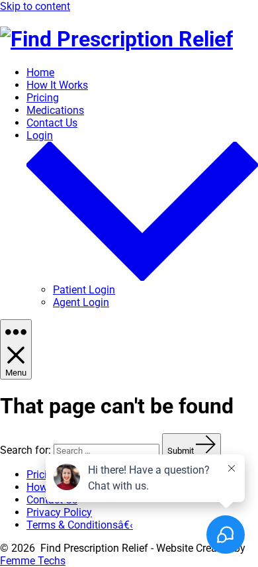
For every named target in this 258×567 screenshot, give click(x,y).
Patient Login (84, 290)
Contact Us (51, 123)
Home (40, 72)
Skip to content (35, 6)
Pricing (42, 97)
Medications (55, 110)
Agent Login (81, 302)
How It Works (57, 85)
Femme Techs (32, 560)
